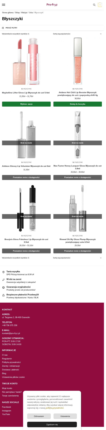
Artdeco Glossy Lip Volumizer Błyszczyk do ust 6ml (26, 166)
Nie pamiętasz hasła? (12, 392)
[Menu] (6, 5)
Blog (4, 373)
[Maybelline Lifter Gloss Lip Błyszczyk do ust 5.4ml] (26, 61)
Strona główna (7, 13)
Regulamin (7, 359)
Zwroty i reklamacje (11, 366)
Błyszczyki (26, 89)
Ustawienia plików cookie (13, 377)
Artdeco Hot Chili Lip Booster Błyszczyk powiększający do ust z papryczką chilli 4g (78, 93)
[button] (99, 5)
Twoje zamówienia (10, 396)
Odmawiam (39, 416)
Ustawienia (65, 416)
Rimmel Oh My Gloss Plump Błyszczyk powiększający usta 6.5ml (78, 240)
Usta (31, 13)
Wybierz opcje (26, 104)
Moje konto (7, 388)
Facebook (6, 407)
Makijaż (24, 13)
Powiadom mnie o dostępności (26, 177)
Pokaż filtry (11, 28)
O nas (5, 355)
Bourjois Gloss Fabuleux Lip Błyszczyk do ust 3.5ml (26, 240)
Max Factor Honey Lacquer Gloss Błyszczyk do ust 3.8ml (78, 167)
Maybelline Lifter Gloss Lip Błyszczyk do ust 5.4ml (26, 93)
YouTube (6, 414)
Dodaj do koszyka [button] (77, 104)
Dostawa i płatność (10, 370)
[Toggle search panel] (94, 5)
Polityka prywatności (11, 362)
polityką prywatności (54, 408)
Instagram (6, 411)
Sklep (17, 13)
